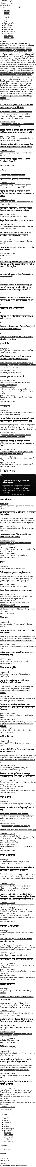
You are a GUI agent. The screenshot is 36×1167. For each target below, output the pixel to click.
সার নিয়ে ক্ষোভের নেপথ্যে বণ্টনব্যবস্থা (12, 787)
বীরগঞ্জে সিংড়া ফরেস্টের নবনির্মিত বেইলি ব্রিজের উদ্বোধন (18, 783)
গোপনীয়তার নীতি (5, 1161)
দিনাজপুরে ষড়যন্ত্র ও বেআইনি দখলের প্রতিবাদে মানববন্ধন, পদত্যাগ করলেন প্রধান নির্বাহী (17, 57)
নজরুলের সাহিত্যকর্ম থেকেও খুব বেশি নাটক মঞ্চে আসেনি (18, 94)
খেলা (5, 19)
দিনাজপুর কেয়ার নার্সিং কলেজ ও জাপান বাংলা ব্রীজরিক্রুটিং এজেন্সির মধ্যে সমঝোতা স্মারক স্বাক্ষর (16, 911)
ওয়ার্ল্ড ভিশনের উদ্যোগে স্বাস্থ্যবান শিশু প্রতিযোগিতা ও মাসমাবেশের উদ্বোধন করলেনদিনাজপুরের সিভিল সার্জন (17, 838)
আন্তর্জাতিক (7, 17)
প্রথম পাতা (7, 11)
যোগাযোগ (14, 3)
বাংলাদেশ (7, 15)
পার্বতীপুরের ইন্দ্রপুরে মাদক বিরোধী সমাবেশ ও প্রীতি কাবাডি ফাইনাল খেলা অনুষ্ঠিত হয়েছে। (16, 599)
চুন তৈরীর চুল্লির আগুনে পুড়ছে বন (10, 1041)
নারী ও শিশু (7, 28)
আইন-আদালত (8, 36)
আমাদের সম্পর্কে (5, 3)
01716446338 (6, 1150)
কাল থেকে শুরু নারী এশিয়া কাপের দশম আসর (14, 604)
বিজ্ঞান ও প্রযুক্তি (9, 23)
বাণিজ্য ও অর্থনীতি (9, 32)
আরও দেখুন (4, 348)
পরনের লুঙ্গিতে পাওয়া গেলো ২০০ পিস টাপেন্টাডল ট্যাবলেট (17, 78)
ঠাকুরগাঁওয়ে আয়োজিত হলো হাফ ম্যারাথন (19, 62)
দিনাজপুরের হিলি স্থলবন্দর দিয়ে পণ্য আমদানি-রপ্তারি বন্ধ (17, 979)
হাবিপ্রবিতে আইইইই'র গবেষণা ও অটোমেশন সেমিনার (16, 731)
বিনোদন (6, 21)
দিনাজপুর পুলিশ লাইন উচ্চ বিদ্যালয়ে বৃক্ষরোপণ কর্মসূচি (17, 906)
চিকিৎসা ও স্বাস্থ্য (9, 38)
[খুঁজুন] (19, 7)
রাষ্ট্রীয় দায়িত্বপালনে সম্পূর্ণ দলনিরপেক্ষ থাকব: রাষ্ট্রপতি (17, 465)
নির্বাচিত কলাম (8, 34)
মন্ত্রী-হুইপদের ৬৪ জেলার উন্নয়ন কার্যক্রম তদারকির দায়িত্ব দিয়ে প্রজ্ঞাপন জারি (18, 64)
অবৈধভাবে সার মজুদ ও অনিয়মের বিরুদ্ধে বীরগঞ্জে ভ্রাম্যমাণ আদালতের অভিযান (17, 60)
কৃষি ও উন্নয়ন (8, 25)
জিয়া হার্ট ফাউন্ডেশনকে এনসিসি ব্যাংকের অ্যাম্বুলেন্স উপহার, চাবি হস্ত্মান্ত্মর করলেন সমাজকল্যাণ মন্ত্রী (16, 1092)
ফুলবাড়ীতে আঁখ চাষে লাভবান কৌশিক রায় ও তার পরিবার (18, 792)
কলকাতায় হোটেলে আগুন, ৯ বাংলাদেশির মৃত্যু (14, 556)
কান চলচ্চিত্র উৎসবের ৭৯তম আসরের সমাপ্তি (14, 662)
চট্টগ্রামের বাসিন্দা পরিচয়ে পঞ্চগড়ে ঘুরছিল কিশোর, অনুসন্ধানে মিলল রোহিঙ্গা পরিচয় (16, 50)
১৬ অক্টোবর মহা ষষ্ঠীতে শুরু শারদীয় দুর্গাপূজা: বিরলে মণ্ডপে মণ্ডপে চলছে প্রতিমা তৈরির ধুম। (16, 454)
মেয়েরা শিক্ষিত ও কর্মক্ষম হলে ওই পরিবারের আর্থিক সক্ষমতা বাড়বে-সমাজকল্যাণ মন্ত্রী (17, 47)
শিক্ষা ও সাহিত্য (8, 30)
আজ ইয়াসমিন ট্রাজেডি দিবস (9, 843)
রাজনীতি (6, 13)
